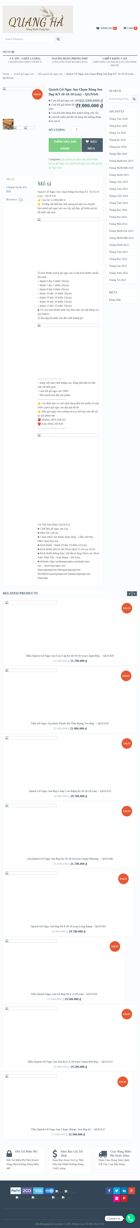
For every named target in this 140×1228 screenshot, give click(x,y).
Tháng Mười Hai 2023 (121, 230)
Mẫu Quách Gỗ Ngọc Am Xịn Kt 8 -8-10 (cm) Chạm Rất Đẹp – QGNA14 (70, 1061)
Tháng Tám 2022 (118, 251)
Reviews (13, 199)
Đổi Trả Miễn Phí (26, 1151)
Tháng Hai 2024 (118, 216)
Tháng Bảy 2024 (118, 209)
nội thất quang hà (44, 1224)
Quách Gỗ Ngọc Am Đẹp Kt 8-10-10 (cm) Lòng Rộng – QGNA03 (68, 926)
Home (6, 73)
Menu (7, 51)
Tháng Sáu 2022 (118, 265)
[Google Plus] (131, 1190)
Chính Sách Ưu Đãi (16, 189)
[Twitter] (116, 1190)
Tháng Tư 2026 (117, 132)
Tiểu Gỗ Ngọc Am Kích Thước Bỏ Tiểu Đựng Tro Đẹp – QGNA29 (69, 723)
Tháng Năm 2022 (118, 272)
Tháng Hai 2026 (118, 146)
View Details (70, 621)
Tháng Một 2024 (118, 223)
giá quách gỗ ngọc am (73, 159)
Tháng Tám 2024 (118, 202)
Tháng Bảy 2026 (118, 125)
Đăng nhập (115, 299)
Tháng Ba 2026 (117, 139)
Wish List (107, 28)
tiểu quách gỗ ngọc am (50, 73)
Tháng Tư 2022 (117, 279)
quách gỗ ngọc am (24, 73)
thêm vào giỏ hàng (65, 145)
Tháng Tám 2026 (118, 118)
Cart (130, 28)
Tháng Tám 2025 (118, 188)
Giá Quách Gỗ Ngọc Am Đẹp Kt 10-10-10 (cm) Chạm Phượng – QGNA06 (70, 858)
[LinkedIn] (124, 1190)
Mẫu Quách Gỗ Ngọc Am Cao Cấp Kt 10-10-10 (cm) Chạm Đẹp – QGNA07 (70, 655)
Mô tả (10, 179)
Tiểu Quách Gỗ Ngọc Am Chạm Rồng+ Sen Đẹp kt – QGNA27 (68, 1129)
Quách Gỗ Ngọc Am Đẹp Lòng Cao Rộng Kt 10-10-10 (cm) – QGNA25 (70, 791)
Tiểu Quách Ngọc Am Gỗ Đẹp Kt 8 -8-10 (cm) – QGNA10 (64, 994)
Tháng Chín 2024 (118, 195)
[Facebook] (109, 1190)
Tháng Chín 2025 (118, 181)
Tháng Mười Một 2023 (121, 237)
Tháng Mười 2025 (119, 174)
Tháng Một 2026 (118, 153)
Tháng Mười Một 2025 (121, 167)
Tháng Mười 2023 (119, 244)
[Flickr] (116, 1198)
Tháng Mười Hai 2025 (121, 160)
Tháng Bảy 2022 (118, 258)
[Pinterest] (124, 1198)
